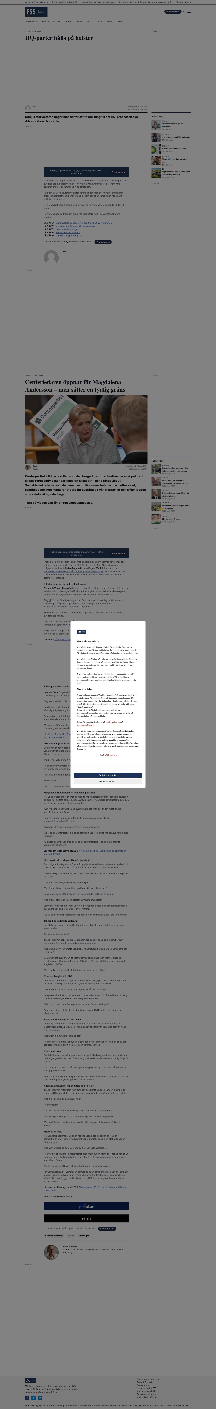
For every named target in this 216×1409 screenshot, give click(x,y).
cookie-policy (111, 722)
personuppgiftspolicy (85, 725)
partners (80, 668)
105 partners (111, 755)
